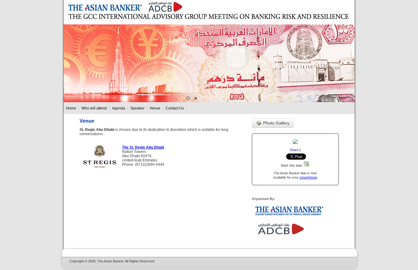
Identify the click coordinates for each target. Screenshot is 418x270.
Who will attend (94, 108)
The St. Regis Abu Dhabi (143, 147)
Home (71, 108)
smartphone (308, 177)
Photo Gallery (275, 122)
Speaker (137, 108)
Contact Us (175, 108)
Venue (155, 108)
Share (294, 150)
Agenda (118, 108)
